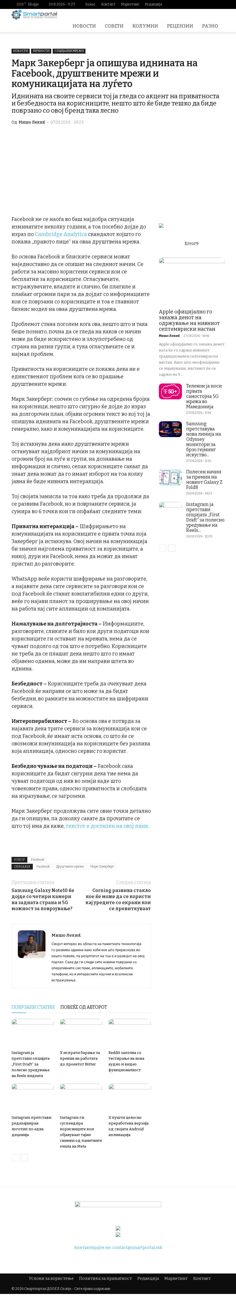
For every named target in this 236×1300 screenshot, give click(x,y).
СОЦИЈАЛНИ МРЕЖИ (69, 51)
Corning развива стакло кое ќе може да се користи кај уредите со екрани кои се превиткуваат (118, 899)
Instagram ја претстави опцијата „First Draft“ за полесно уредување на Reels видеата (31, 1064)
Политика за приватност (105, 1278)
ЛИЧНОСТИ (41, 51)
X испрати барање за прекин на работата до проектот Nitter (80, 1058)
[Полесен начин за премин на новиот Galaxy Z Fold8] (170, 477)
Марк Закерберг (102, 866)
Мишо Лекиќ (32, 122)
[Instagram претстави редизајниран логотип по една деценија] (33, 1098)
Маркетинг (130, 4)
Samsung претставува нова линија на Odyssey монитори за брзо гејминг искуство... (203, 439)
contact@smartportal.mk (137, 1247)
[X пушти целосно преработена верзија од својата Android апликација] (130, 1098)
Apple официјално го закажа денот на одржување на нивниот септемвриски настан (189, 320)
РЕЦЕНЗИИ (180, 26)
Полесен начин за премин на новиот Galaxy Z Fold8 (204, 479)
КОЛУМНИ (145, 26)
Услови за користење (51, 1278)
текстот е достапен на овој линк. (107, 826)
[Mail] (201, 4)
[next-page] (24, 1157)
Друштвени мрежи (70, 866)
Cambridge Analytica (61, 234)
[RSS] (211, 4)
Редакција (153, 4)
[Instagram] (192, 4)
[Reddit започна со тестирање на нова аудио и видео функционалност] (130, 1033)
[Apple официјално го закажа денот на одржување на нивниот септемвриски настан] (191, 281)
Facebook (37, 859)
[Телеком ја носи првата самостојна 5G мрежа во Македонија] (170, 391)
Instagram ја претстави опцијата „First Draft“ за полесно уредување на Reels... (205, 517)
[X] (220, 4)
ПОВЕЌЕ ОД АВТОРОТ (83, 1007)
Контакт (108, 4)
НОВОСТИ (84, 26)
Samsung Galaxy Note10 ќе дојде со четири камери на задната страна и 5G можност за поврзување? (43, 899)
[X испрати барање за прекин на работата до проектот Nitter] (81, 1033)
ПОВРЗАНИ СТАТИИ (33, 1007)
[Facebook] (183, 4)
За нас (90, 4)
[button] (217, 14)
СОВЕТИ (114, 26)
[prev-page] (15, 1157)
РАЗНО (210, 26)
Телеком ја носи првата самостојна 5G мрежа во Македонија (204, 396)
